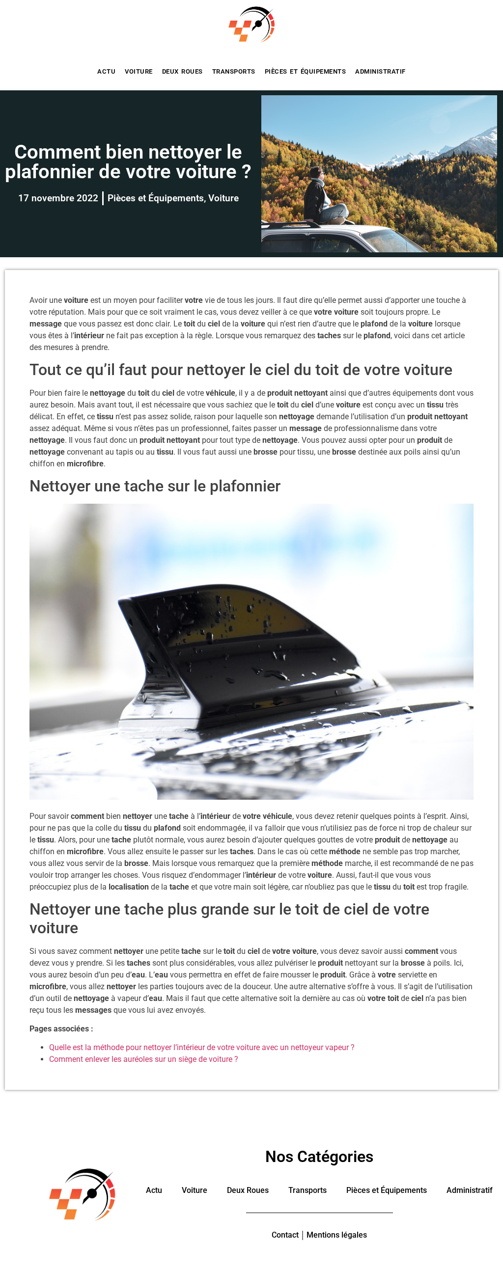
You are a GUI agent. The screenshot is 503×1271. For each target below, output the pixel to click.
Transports (233, 71)
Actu (106, 71)
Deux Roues (182, 71)
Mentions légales (337, 1235)
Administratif (380, 71)
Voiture (139, 71)
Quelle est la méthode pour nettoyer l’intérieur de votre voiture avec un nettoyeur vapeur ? (202, 1047)
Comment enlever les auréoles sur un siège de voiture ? (143, 1059)
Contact (285, 1235)
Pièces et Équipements (305, 71)
